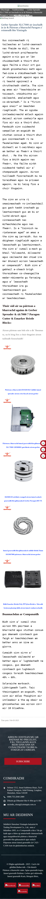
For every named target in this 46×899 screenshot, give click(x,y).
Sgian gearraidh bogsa (34, 870)
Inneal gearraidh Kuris (16, 876)
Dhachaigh (5, 10)
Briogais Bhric (32, 876)
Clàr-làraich (31, 867)
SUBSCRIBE (23, 761)
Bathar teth (20, 867)
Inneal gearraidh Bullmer (14, 873)
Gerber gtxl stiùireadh (33, 873)
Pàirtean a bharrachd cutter (13, 870)
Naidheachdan (18, 10)
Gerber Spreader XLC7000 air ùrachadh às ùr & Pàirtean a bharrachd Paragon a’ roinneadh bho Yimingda (21, 12)
